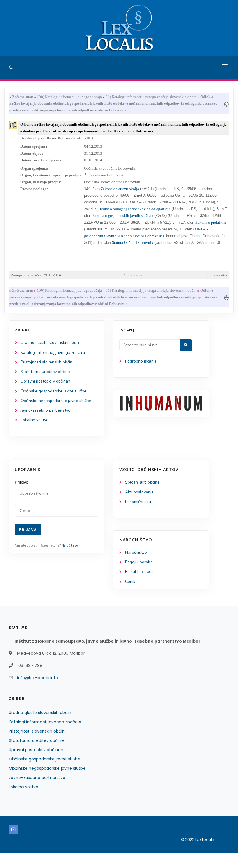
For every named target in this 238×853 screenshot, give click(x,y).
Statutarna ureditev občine (45, 371)
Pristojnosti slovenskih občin (46, 362)
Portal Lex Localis (141, 571)
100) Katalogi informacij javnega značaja (69, 97)
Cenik (130, 581)
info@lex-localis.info (37, 678)
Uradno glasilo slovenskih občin (50, 342)
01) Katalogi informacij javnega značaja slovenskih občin (151, 97)
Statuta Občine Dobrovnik (132, 242)
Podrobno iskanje (141, 361)
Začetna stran (22, 97)
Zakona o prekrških (210, 222)
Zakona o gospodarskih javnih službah (122, 215)
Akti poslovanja (139, 492)
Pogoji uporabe (139, 562)
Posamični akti (138, 501)
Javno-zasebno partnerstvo (46, 410)
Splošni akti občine (142, 482)
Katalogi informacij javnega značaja (53, 352)
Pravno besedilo (135, 275)
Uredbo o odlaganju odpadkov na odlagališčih (134, 209)
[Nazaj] (226, 103)
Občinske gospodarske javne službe (53, 391)
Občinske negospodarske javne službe (56, 400)
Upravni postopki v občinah (45, 381)
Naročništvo (136, 552)
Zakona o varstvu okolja (120, 189)
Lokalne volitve (34, 420)
